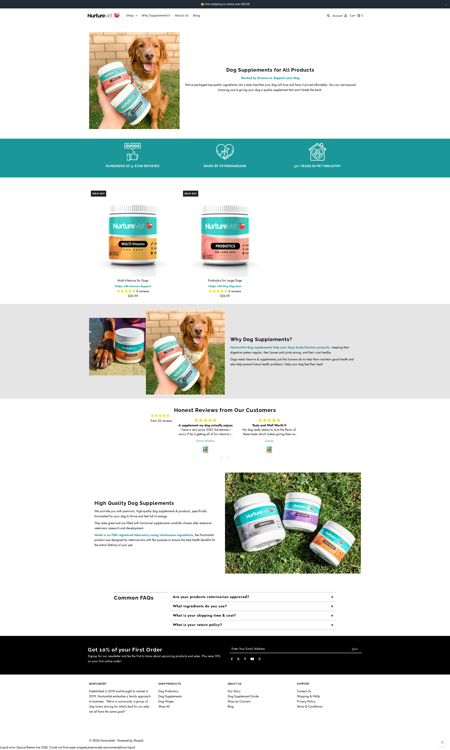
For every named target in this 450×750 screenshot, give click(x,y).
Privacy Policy (306, 701)
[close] (446, 5)
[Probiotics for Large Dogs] (225, 232)
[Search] (328, 15)
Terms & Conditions (309, 706)
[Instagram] (259, 659)
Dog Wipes (165, 701)
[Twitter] (238, 659)
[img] (160, 415)
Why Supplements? (156, 15)
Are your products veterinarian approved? (211, 596)
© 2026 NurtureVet (102, 740)
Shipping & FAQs (308, 696)
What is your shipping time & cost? (204, 615)
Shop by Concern (239, 701)
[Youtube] (252, 659)
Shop (130, 15)
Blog (196, 15)
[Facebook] (232, 659)
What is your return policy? (197, 624)
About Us (182, 15)
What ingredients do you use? (200, 606)
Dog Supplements (170, 696)
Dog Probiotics (168, 691)
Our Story (234, 691)
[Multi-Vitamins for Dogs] (133, 232)
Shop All (164, 706)
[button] (126, 291)
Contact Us (304, 691)
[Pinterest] (245, 659)
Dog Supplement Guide (243, 696)
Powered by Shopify (130, 740)
